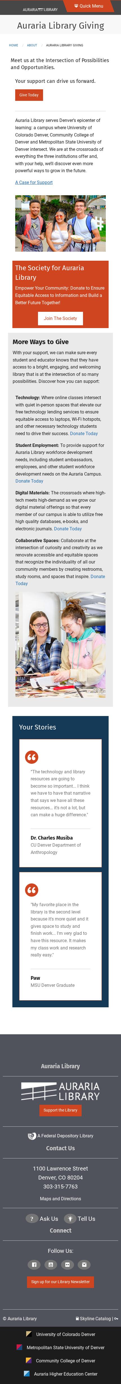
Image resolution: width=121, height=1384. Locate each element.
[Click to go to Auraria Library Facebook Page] (35, 1265)
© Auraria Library (20, 1318)
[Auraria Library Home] (40, 7)
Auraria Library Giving (60, 25)
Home (13, 45)
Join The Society (60, 318)
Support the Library (60, 1110)
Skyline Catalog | (96, 1318)
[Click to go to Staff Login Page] (116, 1318)
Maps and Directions (60, 1198)
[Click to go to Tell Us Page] (70, 1219)
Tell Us (86, 1218)
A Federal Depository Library (64, 1135)
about (32, 45)
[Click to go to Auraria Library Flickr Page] (69, 1265)
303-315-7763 (60, 1186)
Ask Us (49, 1218)
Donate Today (84, 433)
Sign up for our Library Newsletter (60, 1282)
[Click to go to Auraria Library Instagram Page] (85, 1265)
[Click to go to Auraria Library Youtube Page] (52, 1265)
